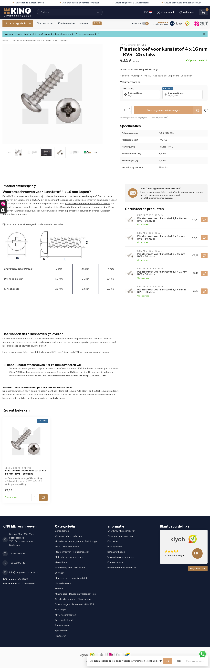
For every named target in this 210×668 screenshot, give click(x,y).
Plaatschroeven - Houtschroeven (72, 551)
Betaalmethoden (116, 551)
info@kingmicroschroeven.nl (156, 198)
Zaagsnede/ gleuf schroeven (70, 567)
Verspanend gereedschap (68, 536)
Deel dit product (158, 117)
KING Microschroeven (133, 45)
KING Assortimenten (65, 614)
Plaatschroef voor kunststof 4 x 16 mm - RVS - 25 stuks (40, 40)
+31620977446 (17, 553)
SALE (97, 23)
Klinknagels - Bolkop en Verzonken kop (75, 593)
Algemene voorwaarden (120, 536)
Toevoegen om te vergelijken (133, 117)
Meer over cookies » (195, 660)
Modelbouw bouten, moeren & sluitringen (76, 541)
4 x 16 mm (87, 203)
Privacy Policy (114, 546)
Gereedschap (62, 530)
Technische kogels (64, 620)
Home (5, 40)
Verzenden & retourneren (120, 557)
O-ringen (59, 572)
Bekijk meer (195, 568)
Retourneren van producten (121, 567)
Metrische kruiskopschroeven (70, 557)
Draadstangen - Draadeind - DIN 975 (74, 604)
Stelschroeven (62, 625)
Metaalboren (61, 562)
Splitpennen (61, 630)
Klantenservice (66, 23)
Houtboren (60, 635)
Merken (83, 23)
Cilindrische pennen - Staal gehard (73, 599)
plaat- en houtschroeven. (52, 398)
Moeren (59, 588)
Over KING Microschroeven (121, 530)
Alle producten (45, 23)
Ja (168, 660)
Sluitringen (60, 609)
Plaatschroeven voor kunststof (71, 578)
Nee (179, 660)
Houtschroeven (63, 583)
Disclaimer (112, 541)
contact (92, 352)
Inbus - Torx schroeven (67, 546)
